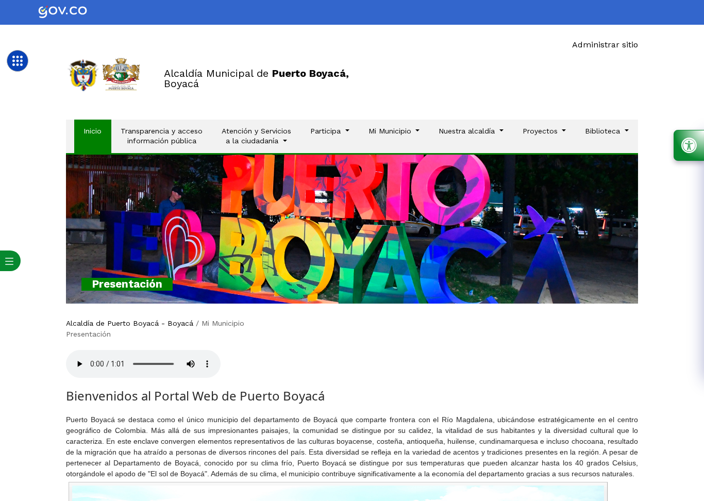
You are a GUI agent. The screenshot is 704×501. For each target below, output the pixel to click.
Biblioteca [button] (604, 131)
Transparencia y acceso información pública (162, 136)
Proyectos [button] (541, 131)
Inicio (97, 130)
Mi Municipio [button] (391, 131)
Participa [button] (326, 131)
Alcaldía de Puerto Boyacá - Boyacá (129, 323)
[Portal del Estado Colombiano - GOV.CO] (71, 12)
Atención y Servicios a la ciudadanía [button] (256, 136)
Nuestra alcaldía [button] (468, 131)
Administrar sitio (605, 44)
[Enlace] (83, 74)
